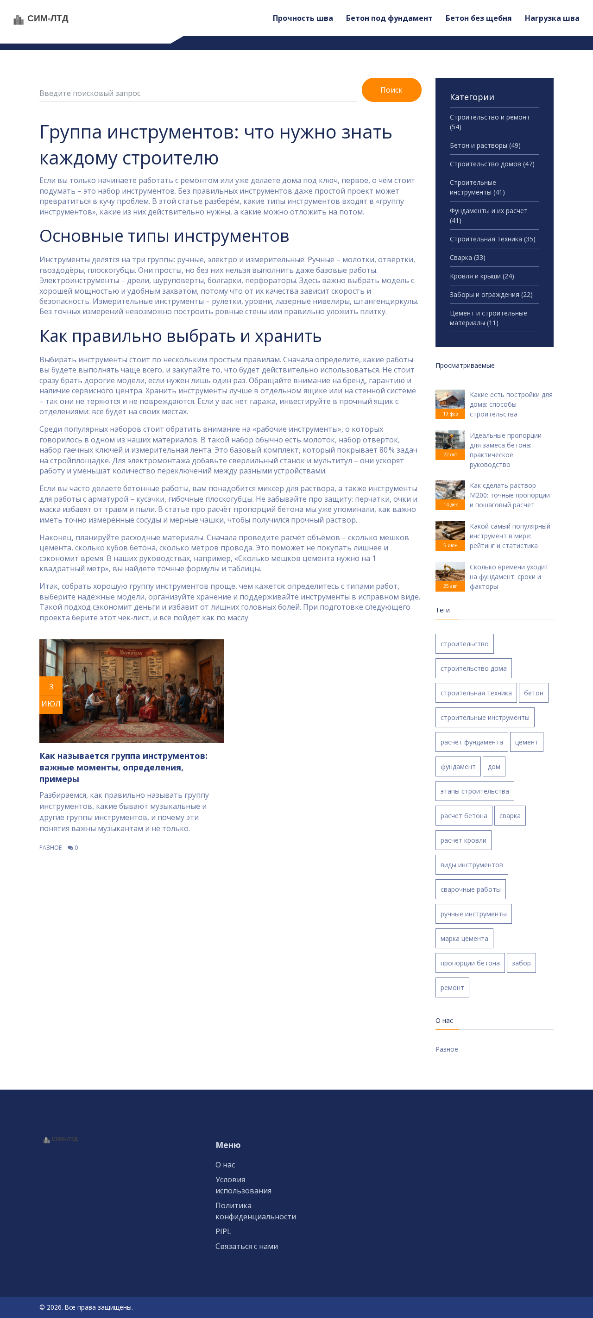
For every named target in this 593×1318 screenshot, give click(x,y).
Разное (50, 847)
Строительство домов (492, 163)
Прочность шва (303, 18)
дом (494, 766)
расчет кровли (463, 840)
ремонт (452, 987)
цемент (526, 742)
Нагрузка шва (552, 18)
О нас (225, 1165)
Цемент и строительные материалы (488, 318)
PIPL (223, 1231)
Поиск (391, 90)
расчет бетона (464, 815)
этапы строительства (475, 791)
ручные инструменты (474, 913)
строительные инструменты (485, 717)
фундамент (458, 766)
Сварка (468, 257)
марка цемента (464, 938)
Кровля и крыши (482, 275)
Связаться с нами (246, 1246)
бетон (533, 692)
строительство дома (474, 668)
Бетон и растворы (485, 145)
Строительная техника (493, 238)
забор (521, 963)
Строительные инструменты (477, 187)
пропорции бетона (470, 963)
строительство (465, 643)
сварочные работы (471, 889)
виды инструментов (472, 864)
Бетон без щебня (479, 18)
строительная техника (476, 692)
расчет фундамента (472, 742)
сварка (510, 815)
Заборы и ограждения (491, 294)
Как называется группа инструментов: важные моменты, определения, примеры (123, 767)
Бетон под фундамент (389, 18)
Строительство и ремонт (490, 122)
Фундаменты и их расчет (489, 215)
